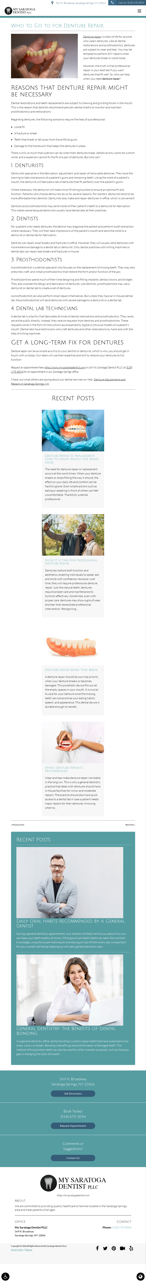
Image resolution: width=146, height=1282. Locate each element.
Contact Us (73, 1157)
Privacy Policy (17, 1250)
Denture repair (92, 36)
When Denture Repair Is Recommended (64, 769)
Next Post (129, 825)
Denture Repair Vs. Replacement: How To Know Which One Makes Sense (72, 459)
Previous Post (18, 825)
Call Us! (131, 2)
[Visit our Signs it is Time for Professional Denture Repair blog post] (73, 535)
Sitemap (28, 1250)
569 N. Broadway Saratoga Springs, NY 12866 (80, 2)
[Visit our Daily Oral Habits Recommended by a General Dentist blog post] (69, 917)
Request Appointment (73, 1125)
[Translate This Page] (141, 1277)
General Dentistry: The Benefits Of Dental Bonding (66, 1031)
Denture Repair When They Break (71, 670)
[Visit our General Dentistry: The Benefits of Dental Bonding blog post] (69, 1024)
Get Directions (73, 1093)
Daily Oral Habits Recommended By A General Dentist (70, 923)
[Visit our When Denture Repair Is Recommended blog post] (73, 742)
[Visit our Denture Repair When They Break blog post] (73, 644)
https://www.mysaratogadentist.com (65, 367)
